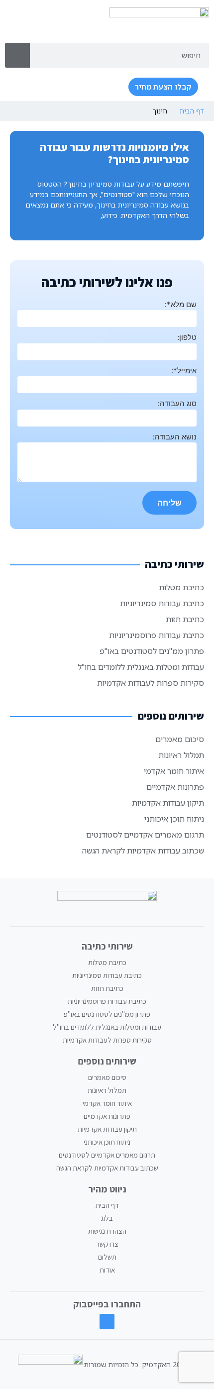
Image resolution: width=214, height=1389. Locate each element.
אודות (107, 1270)
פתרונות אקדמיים (175, 786)
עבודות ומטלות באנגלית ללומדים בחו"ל (141, 666)
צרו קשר (107, 1244)
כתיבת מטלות (181, 587)
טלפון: (187, 337)
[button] (108, 87)
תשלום (107, 1257)
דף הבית (192, 110)
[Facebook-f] (107, 1321)
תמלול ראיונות (181, 754)
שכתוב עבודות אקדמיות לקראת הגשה (143, 850)
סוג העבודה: (177, 403)
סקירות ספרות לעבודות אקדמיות (150, 682)
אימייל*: (184, 370)
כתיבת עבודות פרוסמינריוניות (156, 635)
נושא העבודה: (175, 436)
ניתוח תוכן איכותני (174, 818)
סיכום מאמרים (179, 739)
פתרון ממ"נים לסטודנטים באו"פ (152, 650)
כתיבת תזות (185, 619)
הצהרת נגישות (107, 1231)
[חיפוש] (17, 55)
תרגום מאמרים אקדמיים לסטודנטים (145, 834)
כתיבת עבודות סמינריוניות (162, 603)
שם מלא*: (181, 304)
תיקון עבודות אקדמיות (168, 802)
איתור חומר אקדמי (174, 770)
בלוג (107, 1218)
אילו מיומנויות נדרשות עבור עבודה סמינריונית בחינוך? (114, 153)
